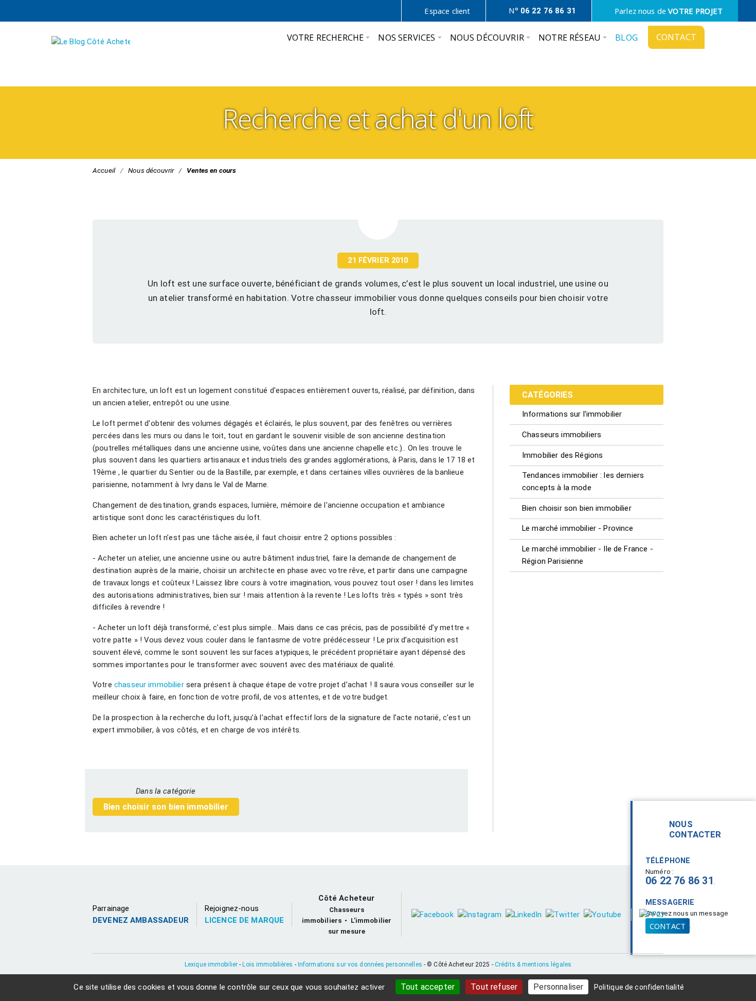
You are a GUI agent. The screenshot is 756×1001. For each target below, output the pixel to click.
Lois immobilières (267, 964)
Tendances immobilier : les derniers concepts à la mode (583, 481)
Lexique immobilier (211, 964)
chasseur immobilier (149, 684)
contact (668, 926)
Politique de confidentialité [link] (639, 987)
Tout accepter (428, 987)
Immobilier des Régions (562, 455)
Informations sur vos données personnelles (360, 964)
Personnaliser (558, 987)
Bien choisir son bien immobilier (165, 807)
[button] (328, 40)
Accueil (104, 170)
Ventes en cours (211, 170)
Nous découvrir (151, 170)
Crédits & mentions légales (533, 964)
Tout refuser (494, 987)
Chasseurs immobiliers (561, 434)
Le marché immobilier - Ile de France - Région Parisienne (587, 555)
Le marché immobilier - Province (578, 528)
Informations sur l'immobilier (572, 414)
